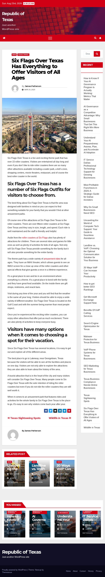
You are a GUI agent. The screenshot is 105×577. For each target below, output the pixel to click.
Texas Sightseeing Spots (25, 418)
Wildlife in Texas (59, 418)
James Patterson (33, 86)
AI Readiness (63, 513)
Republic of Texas (21, 552)
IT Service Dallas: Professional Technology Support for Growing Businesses (90, 169)
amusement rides (52, 259)
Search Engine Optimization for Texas (91, 326)
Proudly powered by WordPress (14, 570)
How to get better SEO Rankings (89, 287)
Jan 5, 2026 (90, 525)
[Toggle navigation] (50, 38)
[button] (95, 38)
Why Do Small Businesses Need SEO (91, 210)
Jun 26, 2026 (40, 525)
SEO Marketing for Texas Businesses (91, 369)
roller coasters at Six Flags (35, 238)
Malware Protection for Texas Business (91, 339)
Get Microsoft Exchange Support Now (90, 300)
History (91, 571)
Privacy (99, 571)
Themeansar (7, 572)
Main (14, 54)
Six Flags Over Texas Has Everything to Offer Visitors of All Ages (91, 414)
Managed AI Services (12, 512)
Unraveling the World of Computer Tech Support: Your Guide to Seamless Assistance (91, 229)
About (75, 571)
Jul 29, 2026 (14, 525)
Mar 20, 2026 (65, 525)
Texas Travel (23, 54)
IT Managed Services (87, 512)
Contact (83, 571)
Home (68, 571)
